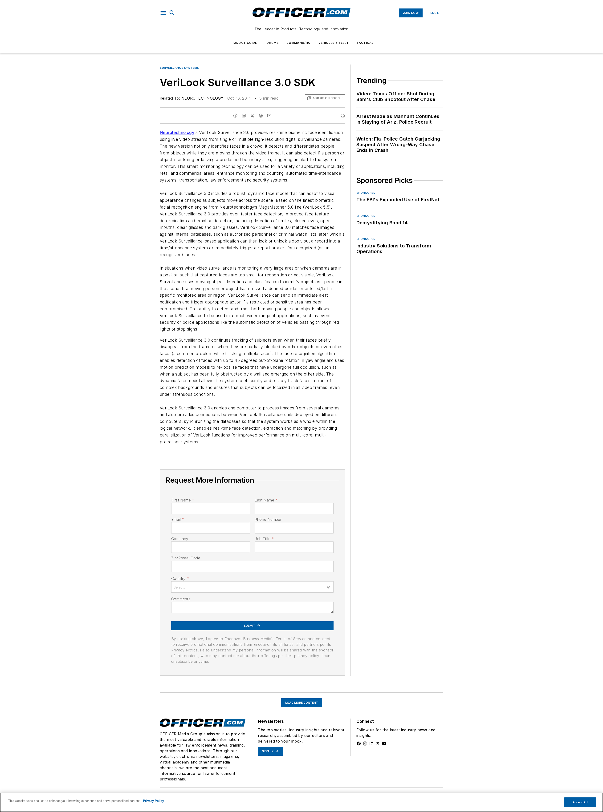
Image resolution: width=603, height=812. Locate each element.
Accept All (579, 802)
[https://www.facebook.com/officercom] (358, 743)
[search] (172, 12)
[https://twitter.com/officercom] (377, 743)
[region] (301, 802)
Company (179, 538)
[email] (269, 115)
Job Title (264, 538)
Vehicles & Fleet (333, 42)
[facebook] (235, 115)
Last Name (266, 500)
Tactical (365, 42)
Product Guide (243, 42)
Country (180, 578)
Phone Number (268, 519)
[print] (342, 115)
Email (177, 519)
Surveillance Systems (179, 67)
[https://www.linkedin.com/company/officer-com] (371, 743)
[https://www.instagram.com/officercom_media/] (365, 743)
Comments (180, 599)
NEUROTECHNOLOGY (202, 98)
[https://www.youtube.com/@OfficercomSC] (384, 743)
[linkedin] (243, 115)
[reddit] (260, 115)
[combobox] (252, 587)
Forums (272, 42)
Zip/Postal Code (185, 558)
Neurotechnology (177, 132)
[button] (163, 12)
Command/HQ (298, 42)
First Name (182, 500)
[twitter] (252, 115)
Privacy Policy (153, 801)
